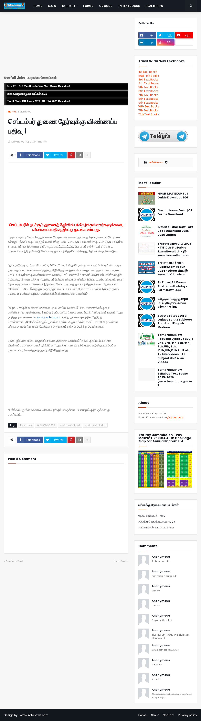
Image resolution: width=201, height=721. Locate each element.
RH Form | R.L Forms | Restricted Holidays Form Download (172, 286)
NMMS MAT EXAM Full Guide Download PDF (173, 195)
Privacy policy (187, 715)
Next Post (120, 561)
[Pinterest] (71, 155)
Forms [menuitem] (88, 6)
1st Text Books (147, 72)
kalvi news (24, 111)
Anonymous (161, 557)
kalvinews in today (95, 425)
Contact (169, 715)
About (155, 715)
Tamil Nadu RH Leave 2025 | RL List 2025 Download (38, 101)
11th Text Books (148, 110)
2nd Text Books (148, 76)
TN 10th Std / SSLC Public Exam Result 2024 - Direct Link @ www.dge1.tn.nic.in (173, 269)
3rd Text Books (148, 79)
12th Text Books (148, 114)
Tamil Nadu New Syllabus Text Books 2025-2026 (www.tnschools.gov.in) (175, 377)
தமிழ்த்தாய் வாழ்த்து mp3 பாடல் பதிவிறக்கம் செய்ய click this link (173, 303)
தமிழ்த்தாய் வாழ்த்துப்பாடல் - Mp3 (156, 522)
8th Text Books (148, 99)
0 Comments (38, 141)
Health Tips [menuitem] (154, 6)
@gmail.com (175, 417)
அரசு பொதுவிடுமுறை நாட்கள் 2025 (27, 93)
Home (12, 111)
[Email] (79, 155)
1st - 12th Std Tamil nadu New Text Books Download (38, 86)
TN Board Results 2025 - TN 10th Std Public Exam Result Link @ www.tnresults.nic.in (174, 249)
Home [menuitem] (38, 6)
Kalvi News (156, 162)
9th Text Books (148, 103)
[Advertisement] (66, 45)
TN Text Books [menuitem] (129, 6)
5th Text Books (148, 87)
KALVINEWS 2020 (46, 425)
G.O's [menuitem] (52, 6)
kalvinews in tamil (70, 425)
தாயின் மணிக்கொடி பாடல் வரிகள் (156, 527)
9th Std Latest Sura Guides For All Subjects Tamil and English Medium (175, 321)
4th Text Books (148, 83)
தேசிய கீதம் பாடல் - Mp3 (151, 516)
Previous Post (14, 561)
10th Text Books (148, 106)
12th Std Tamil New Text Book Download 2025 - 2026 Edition (175, 231)
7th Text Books (148, 95)
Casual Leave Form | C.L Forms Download (175, 212)
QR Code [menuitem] (105, 6)
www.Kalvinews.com (34, 715)
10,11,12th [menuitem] (68, 6)
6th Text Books (148, 91)
